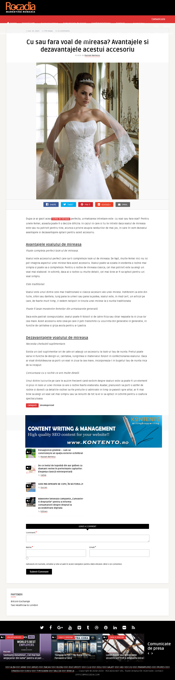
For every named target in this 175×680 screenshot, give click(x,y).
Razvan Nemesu (92, 55)
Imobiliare (133, 33)
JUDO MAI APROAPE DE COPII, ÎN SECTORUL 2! (60, 484)
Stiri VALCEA (55, 670)
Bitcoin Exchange (20, 601)
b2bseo (44, 511)
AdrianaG (110, 652)
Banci (167, 26)
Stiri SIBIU (25, 670)
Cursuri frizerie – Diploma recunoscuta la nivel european (128, 657)
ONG (157, 33)
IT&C (156, 26)
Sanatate (17, 33)
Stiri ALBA (10, 667)
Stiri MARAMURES (142, 667)
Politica (168, 33)
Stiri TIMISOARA (40, 670)
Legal (147, 33)
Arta (59, 33)
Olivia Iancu (60, 652)
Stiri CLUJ (86, 667)
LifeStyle (114, 637)
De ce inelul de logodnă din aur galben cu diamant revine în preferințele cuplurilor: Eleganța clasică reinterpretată (60, 468)
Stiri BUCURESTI (72, 667)
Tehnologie (45, 33)
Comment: (31, 532)
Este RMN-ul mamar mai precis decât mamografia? (75, 657)
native (43, 475)
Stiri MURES (158, 667)
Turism (85, 40)
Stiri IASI (119, 667)
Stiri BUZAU (57, 667)
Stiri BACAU (45, 667)
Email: (92, 547)
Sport (31, 33)
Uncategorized (47, 405)
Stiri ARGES (33, 667)
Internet (87, 33)
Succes (44, 487)
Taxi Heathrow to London (24, 605)
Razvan (6, 652)
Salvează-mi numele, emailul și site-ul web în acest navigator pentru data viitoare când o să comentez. (74, 564)
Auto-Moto (72, 33)
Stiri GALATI (108, 667)
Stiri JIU (128, 667)
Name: (29, 547)
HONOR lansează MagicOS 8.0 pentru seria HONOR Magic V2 (24, 657)
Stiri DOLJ (97, 667)
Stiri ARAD (21, 667)
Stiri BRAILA (68, 670)
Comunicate (158, 19)
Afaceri (101, 33)
